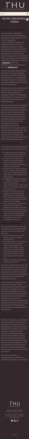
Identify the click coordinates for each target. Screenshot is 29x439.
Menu (3, 14)
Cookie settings (14, 434)
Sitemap (8, 416)
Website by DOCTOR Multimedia (16, 416)
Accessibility (14, 416)
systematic (6, 63)
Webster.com (12, 67)
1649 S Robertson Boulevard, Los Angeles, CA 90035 (14, 410)
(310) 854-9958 (10, 410)
